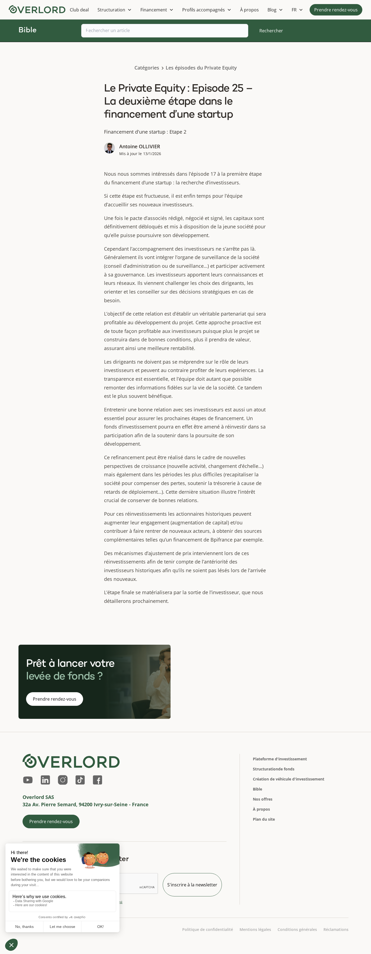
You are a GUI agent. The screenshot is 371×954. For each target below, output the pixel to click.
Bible (257, 789)
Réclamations (335, 929)
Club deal (79, 10)
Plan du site (264, 819)
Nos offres (262, 799)
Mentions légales (255, 929)
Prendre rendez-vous (336, 10)
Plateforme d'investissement (280, 758)
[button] (114, 9)
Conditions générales (297, 929)
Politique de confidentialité (207, 929)
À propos (249, 10)
